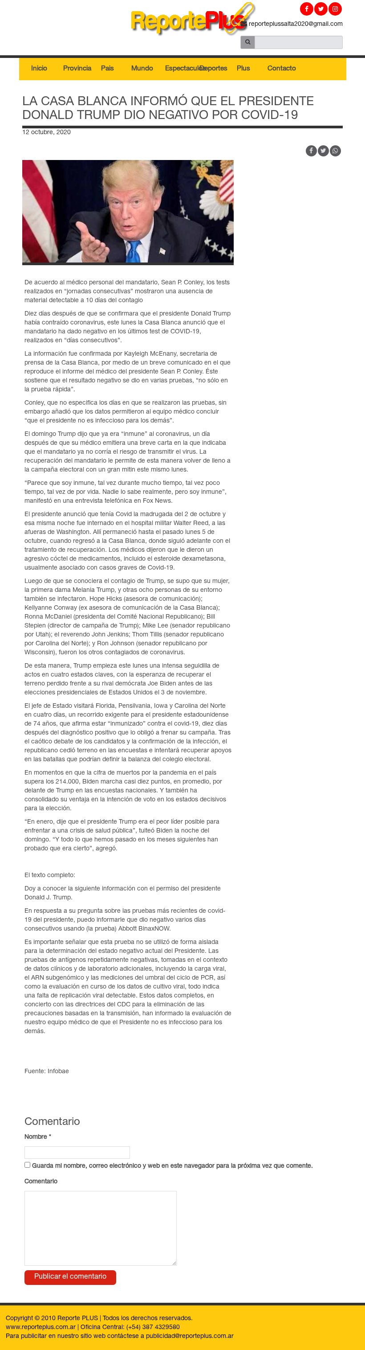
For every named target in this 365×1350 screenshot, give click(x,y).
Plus (243, 69)
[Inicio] (182, 21)
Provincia (77, 69)
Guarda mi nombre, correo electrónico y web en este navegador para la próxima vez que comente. (172, 1166)
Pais (107, 69)
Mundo (142, 69)
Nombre (37, 1137)
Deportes (213, 69)
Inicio (39, 69)
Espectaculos (179, 69)
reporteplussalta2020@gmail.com (295, 24)
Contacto (281, 69)
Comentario (40, 1182)
